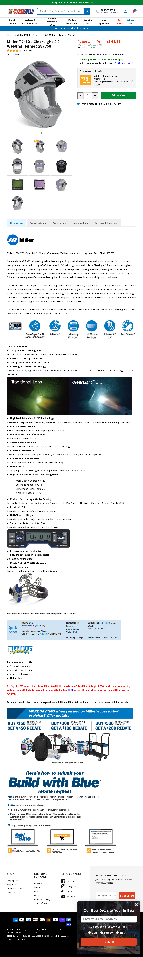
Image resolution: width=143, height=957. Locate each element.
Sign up (109, 941)
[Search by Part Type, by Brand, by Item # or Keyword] (87, 11)
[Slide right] (47, 133)
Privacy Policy (12, 939)
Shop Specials (13, 880)
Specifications (38, 222)
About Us (38, 891)
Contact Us (39, 887)
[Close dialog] (136, 904)
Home (10, 35)
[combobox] (60, 11)
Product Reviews (14, 888)
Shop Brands (13, 884)
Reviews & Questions (106, 222)
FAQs (36, 895)
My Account (12, 892)
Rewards (38, 883)
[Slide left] (32, 133)
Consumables (80, 222)
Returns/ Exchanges (43, 899)
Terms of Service (42, 903)
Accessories (59, 222)
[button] (20, 51)
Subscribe (127, 895)
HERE (71, 690)
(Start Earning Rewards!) (124, 63)
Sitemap (22, 939)
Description (16, 222)
